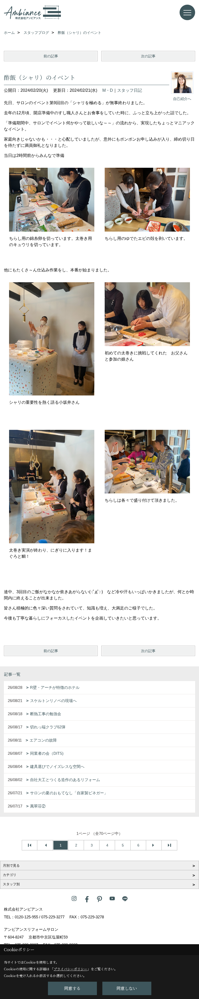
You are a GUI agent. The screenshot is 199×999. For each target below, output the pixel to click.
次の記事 (148, 56)
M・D (107, 90)
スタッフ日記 (129, 90)
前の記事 (51, 56)
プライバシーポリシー (70, 968)
